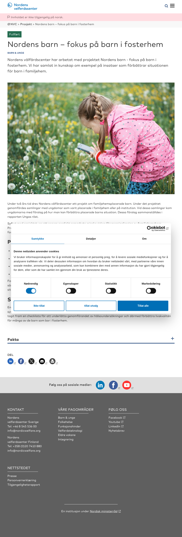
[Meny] (172, 5)
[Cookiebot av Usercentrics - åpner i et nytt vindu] (152, 228)
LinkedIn (114, 426)
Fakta (13, 339)
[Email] (43, 362)
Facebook (115, 417)
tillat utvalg (91, 305)
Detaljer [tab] (91, 238)
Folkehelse (65, 422)
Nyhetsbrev (117, 430)
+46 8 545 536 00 (25, 426)
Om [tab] (144, 238)
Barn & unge (66, 417)
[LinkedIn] (12, 362)
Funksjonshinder (69, 426)
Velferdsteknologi (70, 430)
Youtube (114, 422)
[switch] (71, 291)
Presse (12, 476)
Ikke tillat (39, 305)
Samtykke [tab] (37, 238)
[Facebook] (22, 362)
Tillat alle (143, 305)
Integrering (65, 439)
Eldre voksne (67, 435)
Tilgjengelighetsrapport (23, 484)
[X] (33, 362)
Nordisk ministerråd (103, 511)
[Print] (54, 362)
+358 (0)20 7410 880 (27, 446)
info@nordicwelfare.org (24, 430)
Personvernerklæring (21, 480)
